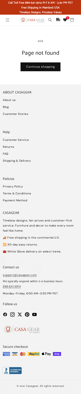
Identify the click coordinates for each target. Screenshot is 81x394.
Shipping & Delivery (17, 161)
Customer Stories (15, 114)
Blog (6, 107)
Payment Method (15, 200)
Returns (8, 147)
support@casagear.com (20, 275)
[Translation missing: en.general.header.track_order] (58, 20)
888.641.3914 (12, 286)
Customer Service (16, 140)
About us (9, 100)
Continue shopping (40, 67)
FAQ (5, 154)
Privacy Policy (13, 186)
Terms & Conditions (17, 193)
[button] (7, 20)
